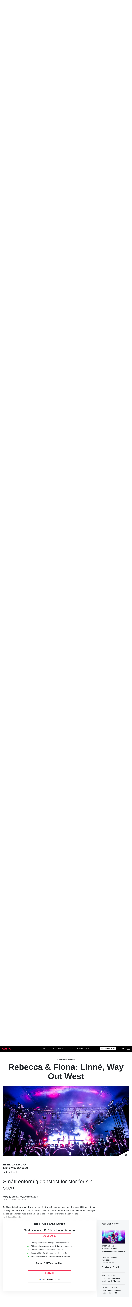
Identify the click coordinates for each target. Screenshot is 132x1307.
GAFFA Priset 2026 (82, 1048)
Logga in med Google (51, 1279)
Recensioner (58, 1048)
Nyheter (46, 1048)
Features (69, 1048)
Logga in (121, 1048)
